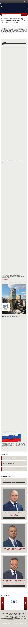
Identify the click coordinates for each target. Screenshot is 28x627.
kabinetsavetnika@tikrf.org (18, 619)
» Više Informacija (14, 482)
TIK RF (11, 623)
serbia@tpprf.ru (14, 617)
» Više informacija (5, 279)
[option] (14, 602)
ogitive (24, 623)
